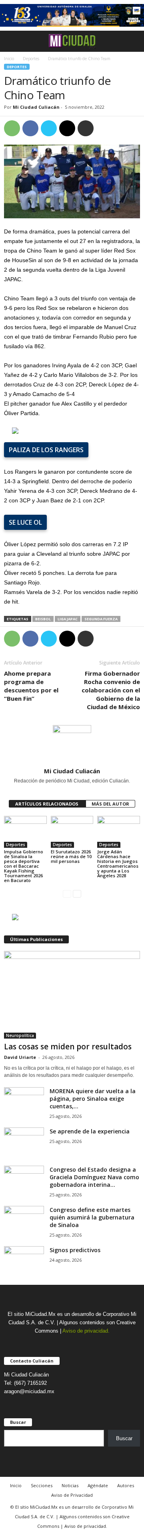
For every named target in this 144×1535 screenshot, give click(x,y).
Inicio (9, 58)
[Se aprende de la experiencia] (24, 1142)
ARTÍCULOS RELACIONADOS (47, 804)
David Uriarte (20, 1057)
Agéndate (98, 1485)
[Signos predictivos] (24, 1261)
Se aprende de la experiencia (90, 1131)
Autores (125, 1485)
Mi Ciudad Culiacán (36, 107)
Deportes (31, 58)
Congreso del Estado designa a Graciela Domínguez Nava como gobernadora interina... (94, 1177)
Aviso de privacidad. (86, 1331)
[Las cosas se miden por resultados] (72, 995)
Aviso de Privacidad (72, 1495)
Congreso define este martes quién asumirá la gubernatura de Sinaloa (92, 1217)
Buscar (124, 1438)
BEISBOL (43, 618)
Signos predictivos (75, 1250)
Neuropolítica (20, 1035)
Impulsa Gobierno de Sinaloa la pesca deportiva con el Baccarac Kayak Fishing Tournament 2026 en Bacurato (23, 866)
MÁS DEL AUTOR (110, 804)
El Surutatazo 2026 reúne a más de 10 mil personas (71, 856)
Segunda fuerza (101, 618)
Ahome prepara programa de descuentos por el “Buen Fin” (31, 685)
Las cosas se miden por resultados (68, 1046)
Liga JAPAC (68, 618)
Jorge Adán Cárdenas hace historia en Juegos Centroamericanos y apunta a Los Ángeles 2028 (117, 863)
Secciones (41, 1485)
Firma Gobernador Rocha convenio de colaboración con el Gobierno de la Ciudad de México (111, 690)
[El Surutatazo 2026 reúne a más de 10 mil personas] (72, 832)
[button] (131, 41)
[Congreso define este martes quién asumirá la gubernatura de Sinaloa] (24, 1221)
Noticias (70, 1485)
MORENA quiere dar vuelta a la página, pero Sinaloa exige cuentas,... (93, 1098)
